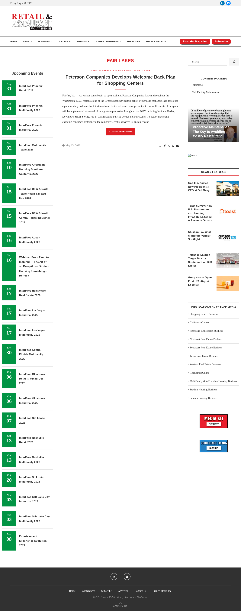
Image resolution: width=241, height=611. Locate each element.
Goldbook (64, 41)
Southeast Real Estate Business (206, 347)
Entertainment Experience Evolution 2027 (33, 541)
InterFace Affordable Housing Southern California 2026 (32, 169)
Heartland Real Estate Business (206, 330)
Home (13, 41)
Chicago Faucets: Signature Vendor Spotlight (199, 235)
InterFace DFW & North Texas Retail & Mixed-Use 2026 (34, 193)
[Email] (228, 3)
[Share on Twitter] (168, 145)
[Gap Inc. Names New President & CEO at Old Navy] (228, 188)
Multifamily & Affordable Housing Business (213, 381)
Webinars (83, 41)
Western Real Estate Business (205, 364)
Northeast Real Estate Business (206, 339)
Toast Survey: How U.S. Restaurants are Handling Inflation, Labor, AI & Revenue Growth (200, 213)
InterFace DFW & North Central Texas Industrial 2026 (34, 218)
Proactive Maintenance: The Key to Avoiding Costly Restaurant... (212, 131)
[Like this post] (160, 145)
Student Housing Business (203, 389)
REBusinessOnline (199, 372)
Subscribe (133, 41)
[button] (191, 125)
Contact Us (140, 591)
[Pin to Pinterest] (173, 145)
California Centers (199, 322)
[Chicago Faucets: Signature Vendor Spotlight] (228, 237)
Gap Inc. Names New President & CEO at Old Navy (198, 186)
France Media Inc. (162, 591)
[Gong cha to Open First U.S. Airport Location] (228, 283)
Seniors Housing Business (203, 398)
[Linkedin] (222, 3)
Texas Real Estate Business (204, 356)
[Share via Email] (177, 145)
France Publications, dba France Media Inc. (125, 597)
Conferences (88, 591)
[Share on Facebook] (164, 145)
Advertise (123, 591)
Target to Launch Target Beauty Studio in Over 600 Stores (200, 260)
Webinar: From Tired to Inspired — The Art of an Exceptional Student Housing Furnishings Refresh (34, 266)
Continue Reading (120, 131)
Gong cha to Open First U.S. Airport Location (200, 281)
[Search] (234, 62)
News (26, 41)
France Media (154, 41)
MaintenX (198, 84)
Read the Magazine (195, 41)
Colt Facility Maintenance (205, 92)
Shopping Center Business (203, 314)
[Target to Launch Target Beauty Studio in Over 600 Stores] (228, 260)
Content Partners (107, 41)
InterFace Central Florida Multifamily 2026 (31, 354)
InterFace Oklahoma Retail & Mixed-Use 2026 (32, 379)
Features (44, 41)
